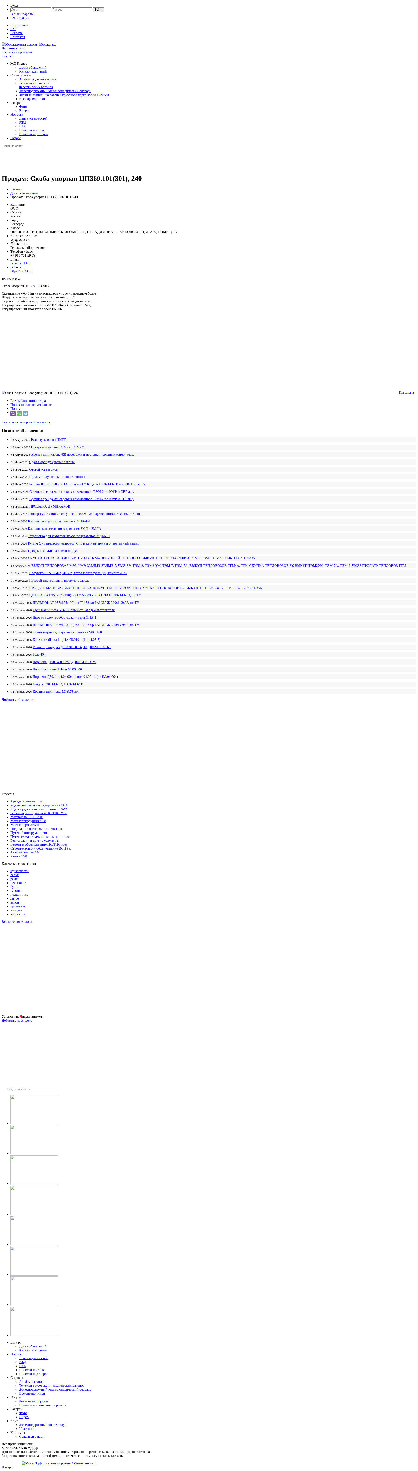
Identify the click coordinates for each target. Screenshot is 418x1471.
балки (14, 875)
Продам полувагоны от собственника (57, 477)
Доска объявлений (33, 67)
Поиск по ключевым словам (31, 404)
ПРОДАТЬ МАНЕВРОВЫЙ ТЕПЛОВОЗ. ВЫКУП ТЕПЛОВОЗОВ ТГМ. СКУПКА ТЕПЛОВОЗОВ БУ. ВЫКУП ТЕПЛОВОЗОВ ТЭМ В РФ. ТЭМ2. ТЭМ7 (146, 588)
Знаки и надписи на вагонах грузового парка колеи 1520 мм (64, 95)
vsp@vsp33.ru (20, 263)
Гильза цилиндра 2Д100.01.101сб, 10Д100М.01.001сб (72, 647)
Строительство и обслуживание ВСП (41, 848)
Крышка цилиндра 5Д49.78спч (56, 691)
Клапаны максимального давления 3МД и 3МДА (64, 528)
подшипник (19, 894)
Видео (24, 110)
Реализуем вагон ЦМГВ (49, 440)
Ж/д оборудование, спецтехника (38, 809)
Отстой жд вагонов (43, 469)
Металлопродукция (28, 821)
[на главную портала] (29, 44)
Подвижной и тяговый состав (36, 829)
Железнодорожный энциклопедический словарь (55, 91)
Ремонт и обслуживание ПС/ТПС (38, 844)
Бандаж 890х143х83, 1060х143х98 (58, 684)
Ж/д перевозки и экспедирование (38, 805)
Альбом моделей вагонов (38, 79)
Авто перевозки (25, 852)
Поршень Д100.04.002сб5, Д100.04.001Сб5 (64, 662)
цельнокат (18, 883)
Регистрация (19, 18)
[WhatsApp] (19, 413)
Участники (27, 1428)
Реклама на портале (33, 1401)
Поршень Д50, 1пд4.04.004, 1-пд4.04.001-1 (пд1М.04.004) (75, 677)
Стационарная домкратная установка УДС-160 (67, 632)
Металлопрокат (24, 825)
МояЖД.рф (123, 1452)
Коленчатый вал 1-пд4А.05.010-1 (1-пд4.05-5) (66, 640)
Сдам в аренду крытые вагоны (52, 462)
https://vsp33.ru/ (21, 271)
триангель (17, 906)
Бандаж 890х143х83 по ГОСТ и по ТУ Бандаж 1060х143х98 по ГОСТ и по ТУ (87, 484)
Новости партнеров (33, 134)
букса (14, 887)
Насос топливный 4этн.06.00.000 (57, 669)
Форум (15, 138)
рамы (14, 879)
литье (14, 898)
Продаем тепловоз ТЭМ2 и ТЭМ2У (57, 447)
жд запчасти (19, 871)
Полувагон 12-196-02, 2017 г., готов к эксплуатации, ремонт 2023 (78, 573)
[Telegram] (25, 413)
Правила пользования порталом (43, 1405)
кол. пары (17, 914)
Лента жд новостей (33, 118)
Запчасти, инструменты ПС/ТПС (38, 813)
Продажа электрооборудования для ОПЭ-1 (64, 617)
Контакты (17, 37)
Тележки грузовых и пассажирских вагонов (36, 85)
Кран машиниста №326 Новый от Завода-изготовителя (74, 610)
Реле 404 (39, 654)
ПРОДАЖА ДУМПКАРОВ (49, 506)
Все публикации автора (28, 401)
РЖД (22, 122)
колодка (16, 910)
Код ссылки (406, 392)
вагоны (15, 890)
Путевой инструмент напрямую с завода (59, 580)
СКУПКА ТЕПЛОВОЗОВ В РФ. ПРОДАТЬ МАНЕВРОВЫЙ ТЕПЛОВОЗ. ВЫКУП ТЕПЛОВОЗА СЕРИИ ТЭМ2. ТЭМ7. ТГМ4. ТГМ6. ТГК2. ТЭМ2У (141, 558)
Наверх (7, 1467)
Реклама (16, 33)
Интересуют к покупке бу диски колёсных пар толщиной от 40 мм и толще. (85, 514)
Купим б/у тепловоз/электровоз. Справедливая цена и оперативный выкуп (83, 543)
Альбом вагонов (31, 1381)
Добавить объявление (18, 699)
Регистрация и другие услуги (35, 840)
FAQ (13, 29)
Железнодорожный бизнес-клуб (42, 1425)
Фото (23, 106)
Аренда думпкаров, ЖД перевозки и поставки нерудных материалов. (82, 454)
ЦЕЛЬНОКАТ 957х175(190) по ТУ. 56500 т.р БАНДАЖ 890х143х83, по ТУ (85, 595)
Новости (16, 114)
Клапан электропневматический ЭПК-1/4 (59, 521)
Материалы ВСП (26, 817)
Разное (18, 856)
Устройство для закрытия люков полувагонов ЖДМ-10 (69, 536)
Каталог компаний (33, 71)
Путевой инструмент (28, 833)
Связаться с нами (32, 1436)
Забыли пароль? (22, 14)
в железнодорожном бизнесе (17, 52)
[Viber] (13, 413)
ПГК (22, 126)
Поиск (15, 408)
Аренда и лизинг (26, 801)
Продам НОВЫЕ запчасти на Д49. (53, 551)
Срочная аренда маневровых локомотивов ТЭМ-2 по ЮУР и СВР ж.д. (81, 491)
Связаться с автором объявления (26, 422)
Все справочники (32, 99)
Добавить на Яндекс (17, 1020)
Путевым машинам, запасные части (40, 836)
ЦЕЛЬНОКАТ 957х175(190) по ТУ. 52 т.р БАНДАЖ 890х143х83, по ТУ (86, 602)
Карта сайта (19, 25)
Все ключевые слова (17, 921)
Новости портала (32, 130)
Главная (16, 189)
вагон (14, 902)
